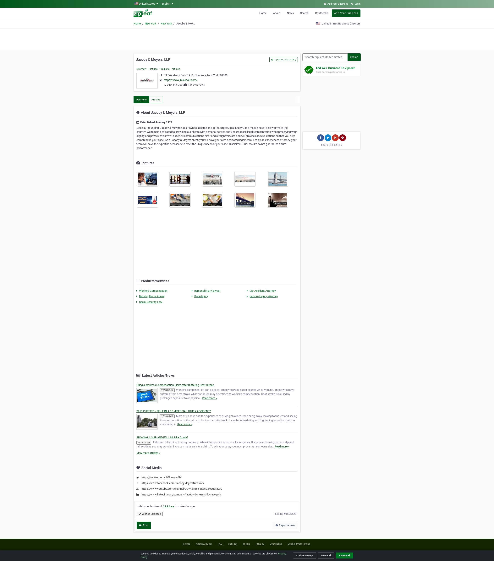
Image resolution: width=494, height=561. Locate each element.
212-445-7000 (175, 84)
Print (145, 525)
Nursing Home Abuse (151, 296)
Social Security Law (150, 301)
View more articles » (148, 452)
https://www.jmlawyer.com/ (180, 80)
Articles (176, 68)
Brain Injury (201, 296)
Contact (232, 543)
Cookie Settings (304, 555)
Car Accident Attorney (263, 290)
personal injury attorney (264, 296)
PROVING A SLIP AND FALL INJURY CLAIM (162, 437)
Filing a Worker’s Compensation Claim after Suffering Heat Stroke (175, 385)
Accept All (344, 555)
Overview (141, 68)
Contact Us (321, 13)
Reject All (326, 555)
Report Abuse (286, 525)
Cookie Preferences (299, 543)
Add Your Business (346, 13)
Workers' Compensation (153, 290)
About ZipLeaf (204, 543)
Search (304, 13)
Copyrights (276, 543)
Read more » (209, 398)
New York (150, 23)
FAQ (220, 543)
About (276, 13)
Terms (246, 543)
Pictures (153, 68)
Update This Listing (285, 59)
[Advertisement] (247, 39)
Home (262, 13)
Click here (168, 506)
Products (165, 68)
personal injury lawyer (207, 290)
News (290, 13)
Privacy (260, 543)
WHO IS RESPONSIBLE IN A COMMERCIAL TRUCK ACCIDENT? (173, 411)
